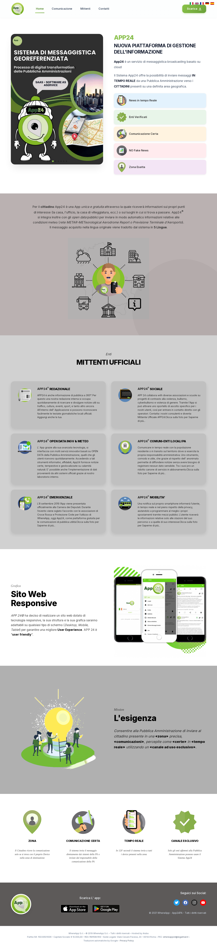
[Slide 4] (55, 161)
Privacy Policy (127, 940)
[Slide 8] (66, 161)
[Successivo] (98, 99)
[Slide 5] (58, 161)
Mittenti (85, 8)
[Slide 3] (53, 161)
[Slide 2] (50, 161)
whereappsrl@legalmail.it (175, 937)
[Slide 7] (63, 161)
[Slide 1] (47, 161)
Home (40, 8)
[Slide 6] (61, 161)
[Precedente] (16, 99)
